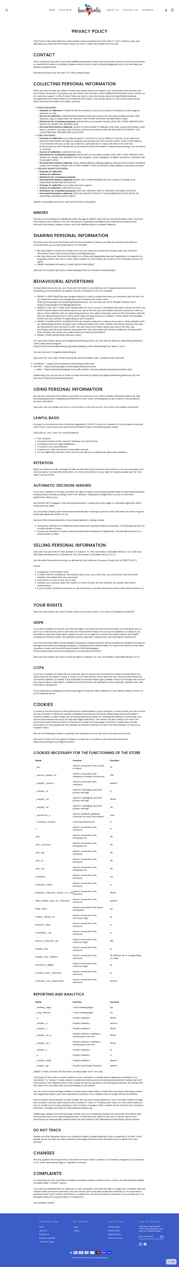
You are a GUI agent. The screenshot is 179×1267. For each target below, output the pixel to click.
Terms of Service (115, 1238)
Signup (76, 1231)
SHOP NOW (65, 10)
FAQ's (41, 1227)
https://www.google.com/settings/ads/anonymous (70, 366)
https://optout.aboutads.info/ (58, 378)
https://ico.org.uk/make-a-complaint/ (63, 1197)
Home (52, 10)
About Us (113, 10)
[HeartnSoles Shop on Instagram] (140, 1244)
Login (76, 1227)
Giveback (147, 10)
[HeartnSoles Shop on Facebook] (145, 1244)
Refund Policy (114, 1231)
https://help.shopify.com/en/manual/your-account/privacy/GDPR (67, 651)
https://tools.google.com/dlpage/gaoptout (59, 305)
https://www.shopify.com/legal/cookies (53, 742)
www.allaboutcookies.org (79, 1108)
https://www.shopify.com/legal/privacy (75, 253)
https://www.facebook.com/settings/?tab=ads (70, 363)
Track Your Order (46, 1242)
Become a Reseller (47, 1238)
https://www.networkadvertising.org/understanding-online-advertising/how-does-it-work (79, 346)
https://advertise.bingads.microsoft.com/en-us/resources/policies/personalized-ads (87, 369)
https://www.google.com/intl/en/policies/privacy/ (62, 302)
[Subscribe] (161, 1236)
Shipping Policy (114, 1234)
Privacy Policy (114, 1227)
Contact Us (130, 10)
